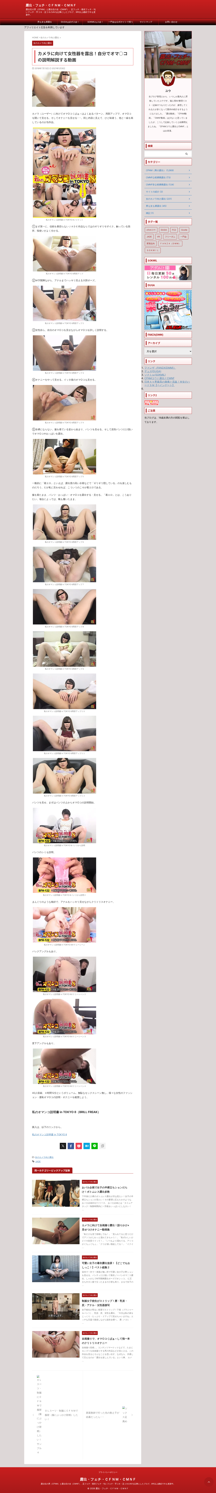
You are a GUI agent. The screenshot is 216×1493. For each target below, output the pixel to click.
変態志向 (151, 243)
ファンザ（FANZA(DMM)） (160, 367)
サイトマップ (146, 22)
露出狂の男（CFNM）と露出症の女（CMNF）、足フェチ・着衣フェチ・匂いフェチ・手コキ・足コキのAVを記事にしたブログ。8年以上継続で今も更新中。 (108, 1484)
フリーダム (170, 236)
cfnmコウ (151, 230)
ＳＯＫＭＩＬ (153, 250)
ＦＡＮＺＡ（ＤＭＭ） (170, 243)
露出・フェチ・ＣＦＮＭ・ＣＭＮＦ (51, 5)
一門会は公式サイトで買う (120, 22)
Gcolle (184, 230)
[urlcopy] (102, 1146)
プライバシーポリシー (108, 1472)
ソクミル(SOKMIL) (155, 374)
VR (158, 236)
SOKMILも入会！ (95, 22)
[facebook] (71, 1146)
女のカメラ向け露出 (44, 1157)
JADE (38, 1161)
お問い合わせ (171, 22)
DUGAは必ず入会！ (70, 22)
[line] (94, 1146)
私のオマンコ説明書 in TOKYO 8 (49, 1134)
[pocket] (79, 1146)
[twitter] (63, 1146)
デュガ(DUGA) (152, 371)
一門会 (183, 236)
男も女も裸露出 (44, 22)
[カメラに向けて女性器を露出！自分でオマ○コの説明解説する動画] (86, 1146)
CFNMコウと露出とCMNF (159, 378)
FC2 (174, 230)
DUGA (164, 230)
